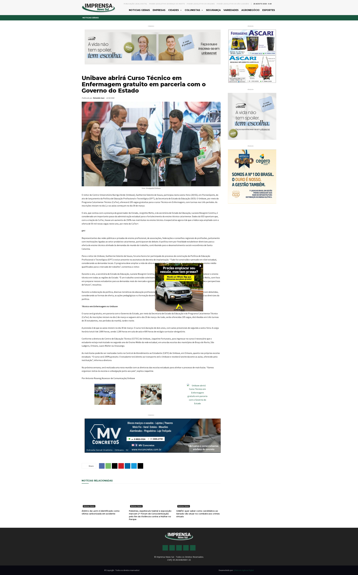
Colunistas (192, 10)
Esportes (268, 10)
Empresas (159, 10)
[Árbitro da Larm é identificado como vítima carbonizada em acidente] (104, 497)
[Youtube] (186, 548)
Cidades (173, 10)
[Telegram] (134, 466)
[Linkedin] (127, 466)
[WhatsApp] (108, 466)
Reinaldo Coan (98, 98)
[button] (275, 3)
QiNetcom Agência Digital (243, 570)
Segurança (213, 10)
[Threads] (193, 548)
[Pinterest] (121, 466)
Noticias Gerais (139, 10)
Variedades (231, 10)
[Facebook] (102, 466)
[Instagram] (172, 548)
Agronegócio (250, 10)
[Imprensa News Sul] (98, 7)
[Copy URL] (140, 466)
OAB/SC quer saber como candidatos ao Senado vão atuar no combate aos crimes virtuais (198, 514)
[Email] (114, 466)
